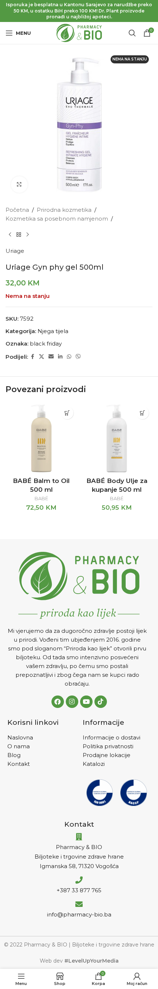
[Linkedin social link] (60, 357)
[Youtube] (86, 701)
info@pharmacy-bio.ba (79, 914)
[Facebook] (57, 701)
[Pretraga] (132, 33)
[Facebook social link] (32, 357)
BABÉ (41, 498)
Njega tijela (52, 331)
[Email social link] (51, 357)
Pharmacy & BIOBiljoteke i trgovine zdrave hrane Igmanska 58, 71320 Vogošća (79, 857)
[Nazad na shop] (18, 234)
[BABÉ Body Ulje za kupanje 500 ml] (116, 438)
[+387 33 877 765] (79, 880)
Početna (17, 209)
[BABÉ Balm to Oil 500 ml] (41, 438)
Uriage (15, 250)
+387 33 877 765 (79, 890)
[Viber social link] (78, 357)
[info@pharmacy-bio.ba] (79, 904)
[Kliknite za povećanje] (19, 184)
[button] (67, 412)
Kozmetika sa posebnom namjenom (57, 218)
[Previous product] (10, 234)
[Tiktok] (100, 701)
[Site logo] (79, 32)
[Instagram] (72, 701)
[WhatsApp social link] (69, 357)
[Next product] (27, 234)
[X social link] (41, 357)
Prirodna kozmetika (64, 209)
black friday (46, 343)
